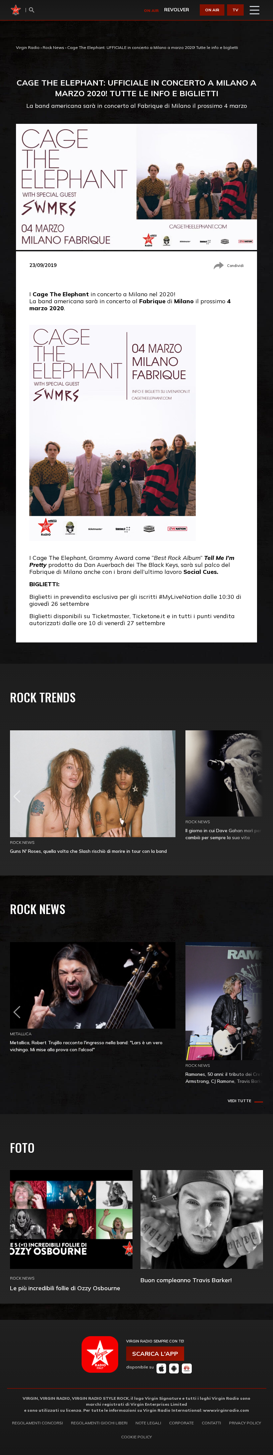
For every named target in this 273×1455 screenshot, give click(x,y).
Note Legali (148, 1422)
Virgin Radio (28, 47)
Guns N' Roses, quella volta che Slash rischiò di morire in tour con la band (88, 851)
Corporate (181, 1422)
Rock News (53, 47)
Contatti (211, 1422)
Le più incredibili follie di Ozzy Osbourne (65, 1288)
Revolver (176, 10)
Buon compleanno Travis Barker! (186, 1280)
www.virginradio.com (226, 1410)
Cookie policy (136, 1436)
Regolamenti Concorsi (37, 1422)
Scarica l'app (155, 1353)
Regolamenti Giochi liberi (99, 1422)
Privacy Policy (245, 1422)
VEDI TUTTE (239, 1100)
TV (235, 9)
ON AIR (212, 9)
